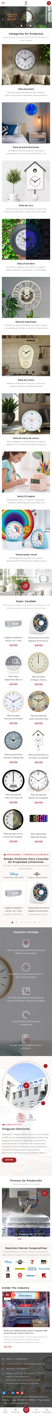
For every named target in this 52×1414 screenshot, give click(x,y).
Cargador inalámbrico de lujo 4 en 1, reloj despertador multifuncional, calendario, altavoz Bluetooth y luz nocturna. (13, 639)
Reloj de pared (26, 89)
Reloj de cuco (26, 205)
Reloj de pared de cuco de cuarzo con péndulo (39, 756)
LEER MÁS (13, 645)
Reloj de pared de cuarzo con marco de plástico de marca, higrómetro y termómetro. (13, 796)
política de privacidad (19, 1403)
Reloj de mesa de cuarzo (26, 438)
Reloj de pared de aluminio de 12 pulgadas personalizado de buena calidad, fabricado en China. (38, 796)
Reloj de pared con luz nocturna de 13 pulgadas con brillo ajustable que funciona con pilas (13, 835)
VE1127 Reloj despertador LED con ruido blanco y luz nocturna (13, 678)
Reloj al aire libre (26, 264)
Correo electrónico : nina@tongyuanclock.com (25, 1364)
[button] (21, 25)
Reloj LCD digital (26, 496)
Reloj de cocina (26, 380)
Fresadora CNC (26, 1234)
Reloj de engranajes (26, 322)
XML (5, 1403)
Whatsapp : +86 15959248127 (17, 1369)
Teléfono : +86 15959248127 (17, 1359)
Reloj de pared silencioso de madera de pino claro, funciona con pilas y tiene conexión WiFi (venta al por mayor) (13, 717)
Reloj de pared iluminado (26, 147)
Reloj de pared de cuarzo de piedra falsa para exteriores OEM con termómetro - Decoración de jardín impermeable (38, 717)
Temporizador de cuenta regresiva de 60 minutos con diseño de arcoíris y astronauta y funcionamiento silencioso (38, 639)
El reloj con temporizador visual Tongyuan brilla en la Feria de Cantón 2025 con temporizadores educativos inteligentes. (25, 1332)
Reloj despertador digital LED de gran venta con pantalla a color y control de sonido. (38, 836)
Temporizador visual (26, 555)
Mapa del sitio (44, 1400)
